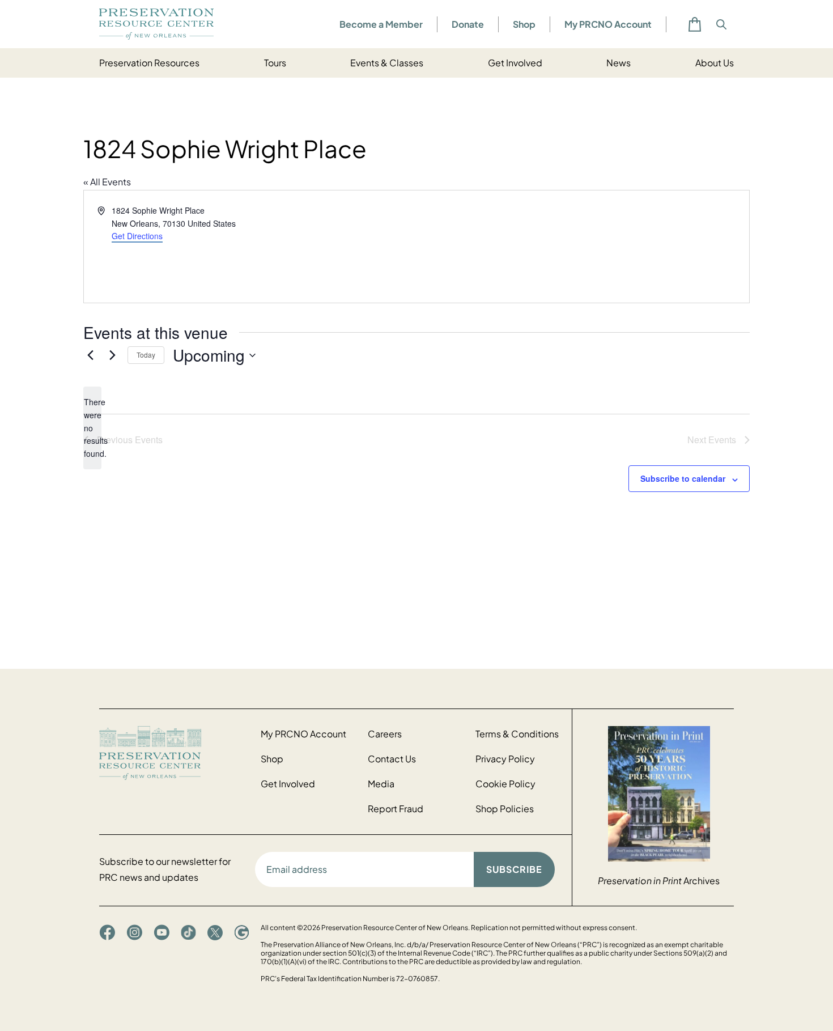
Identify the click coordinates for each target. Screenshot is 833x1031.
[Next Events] (112, 355)
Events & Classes (386, 63)
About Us (714, 63)
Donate (468, 24)
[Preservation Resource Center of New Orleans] (174, 753)
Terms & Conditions (517, 734)
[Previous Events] (90, 355)
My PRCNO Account (608, 24)
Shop (524, 24)
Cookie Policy (505, 784)
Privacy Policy (505, 759)
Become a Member (381, 24)
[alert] (92, 428)
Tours (275, 63)
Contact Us (392, 759)
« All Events (107, 182)
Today (146, 354)
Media (381, 784)
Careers (385, 734)
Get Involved (515, 63)
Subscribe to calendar (682, 478)
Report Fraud (395, 808)
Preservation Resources (149, 63)
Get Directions (137, 235)
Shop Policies (504, 808)
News (618, 63)
